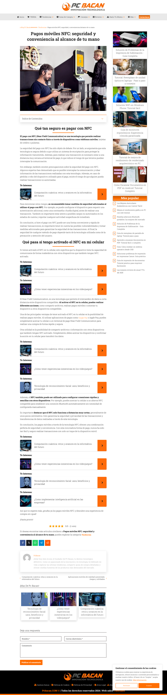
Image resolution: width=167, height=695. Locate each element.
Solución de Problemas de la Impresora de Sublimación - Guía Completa (130, 226)
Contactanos (144, 17)
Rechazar (126, 685)
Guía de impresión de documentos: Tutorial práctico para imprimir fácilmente (131, 263)
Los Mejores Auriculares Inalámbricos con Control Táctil (129, 204)
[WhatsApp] (35, 543)
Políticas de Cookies (61, 685)
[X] (29, 543)
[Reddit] (47, 543)
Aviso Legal (101, 685)
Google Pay (83, 318)
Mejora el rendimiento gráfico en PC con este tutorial (131, 211)
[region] (137, 677)
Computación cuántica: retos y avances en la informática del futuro (40, 578)
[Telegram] (41, 543)
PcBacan (37, 555)
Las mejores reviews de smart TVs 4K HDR (131, 271)
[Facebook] (22, 543)
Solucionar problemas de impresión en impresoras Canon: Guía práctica (131, 254)
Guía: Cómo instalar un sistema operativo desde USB (129, 248)
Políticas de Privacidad (83, 685)
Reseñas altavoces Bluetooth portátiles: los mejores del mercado (131, 218)
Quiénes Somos (43, 685)
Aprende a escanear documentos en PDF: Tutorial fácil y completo (131, 241)
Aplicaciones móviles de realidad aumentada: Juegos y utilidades (86, 578)
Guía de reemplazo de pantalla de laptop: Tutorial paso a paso (130, 234)
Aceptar (149, 685)
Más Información (140, 680)
